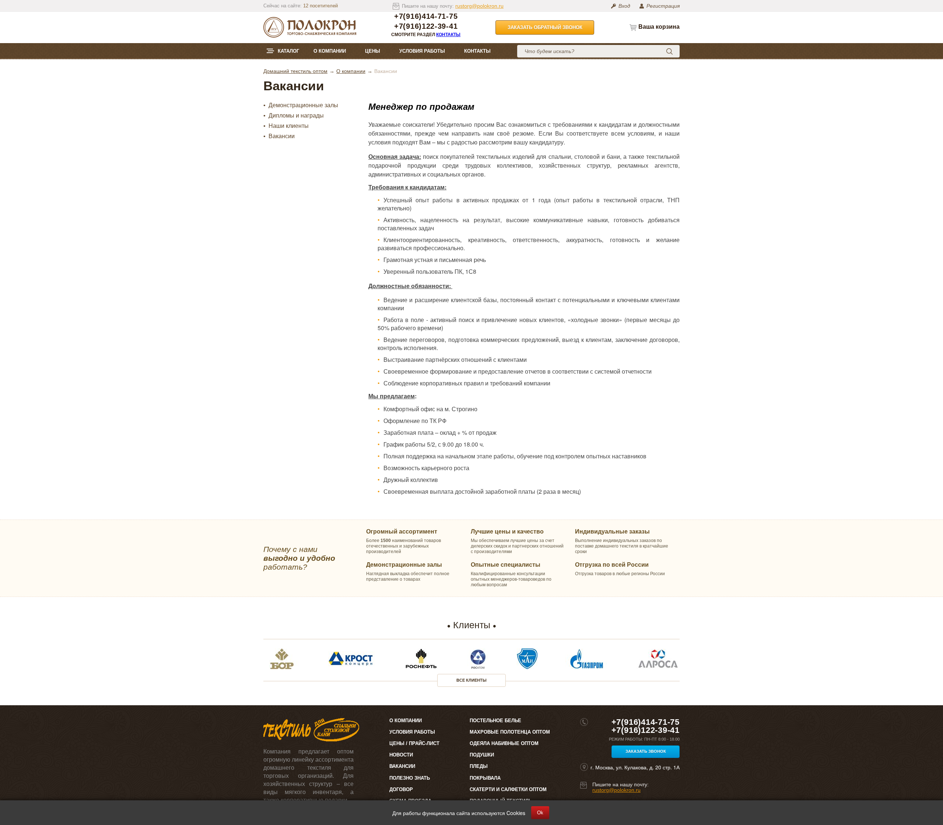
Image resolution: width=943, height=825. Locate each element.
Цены (372, 51)
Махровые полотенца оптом (510, 732)
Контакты (448, 34)
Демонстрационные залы (303, 105)
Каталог (288, 51)
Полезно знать (409, 778)
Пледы (479, 766)
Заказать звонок (645, 751)
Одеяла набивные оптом (504, 743)
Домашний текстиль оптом (295, 71)
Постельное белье (495, 720)
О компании (329, 51)
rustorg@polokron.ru (479, 6)
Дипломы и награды (296, 116)
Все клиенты (471, 680)
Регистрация (663, 5)
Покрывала (485, 778)
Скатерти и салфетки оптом (508, 789)
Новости (401, 754)
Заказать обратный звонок (545, 27)
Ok (540, 812)
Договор (401, 789)
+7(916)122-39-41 (426, 26)
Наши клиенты (289, 126)
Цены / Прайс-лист (414, 743)
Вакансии (282, 136)
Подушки (482, 754)
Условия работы (422, 51)
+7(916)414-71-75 (426, 16)
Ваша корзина (659, 27)
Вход (624, 5)
